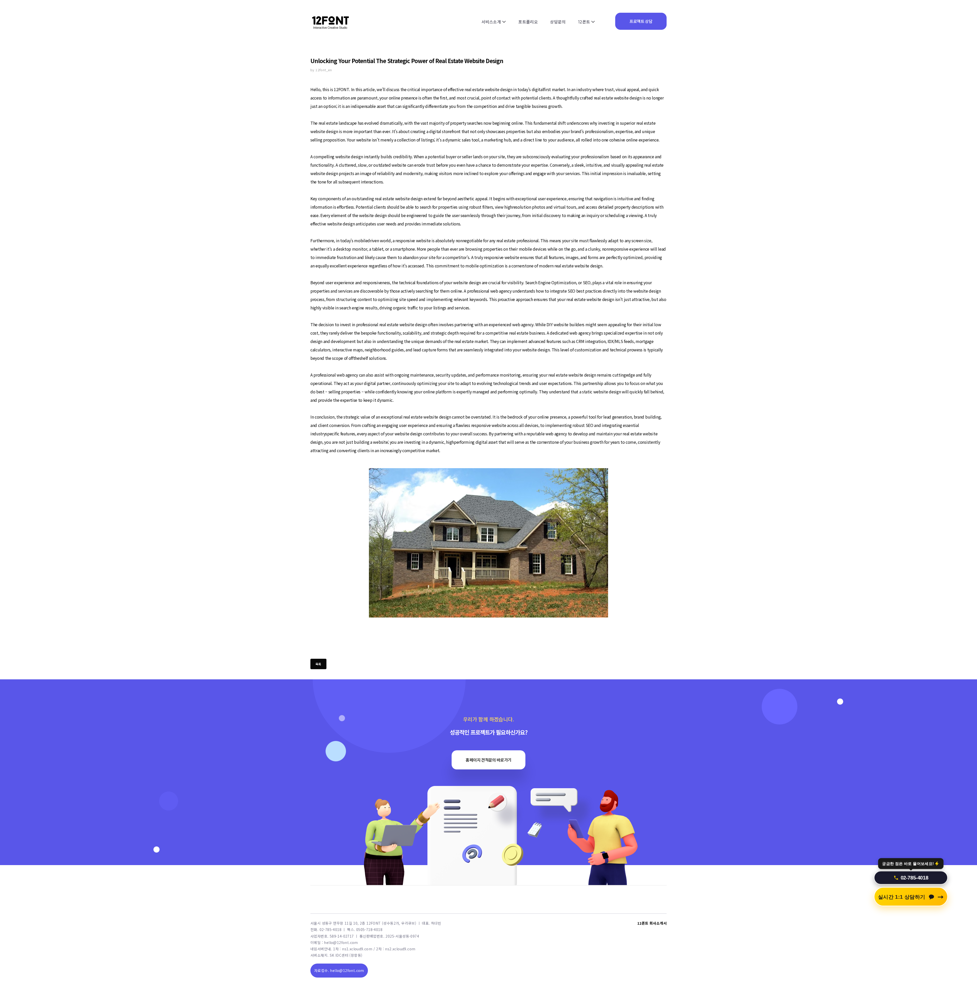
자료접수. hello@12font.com (339, 970)
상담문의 (558, 22)
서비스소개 (491, 22)
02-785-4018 (914, 878)
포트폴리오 (528, 22)
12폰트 (584, 22)
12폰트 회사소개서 (652, 923)
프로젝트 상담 (640, 21)
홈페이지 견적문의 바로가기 (488, 760)
